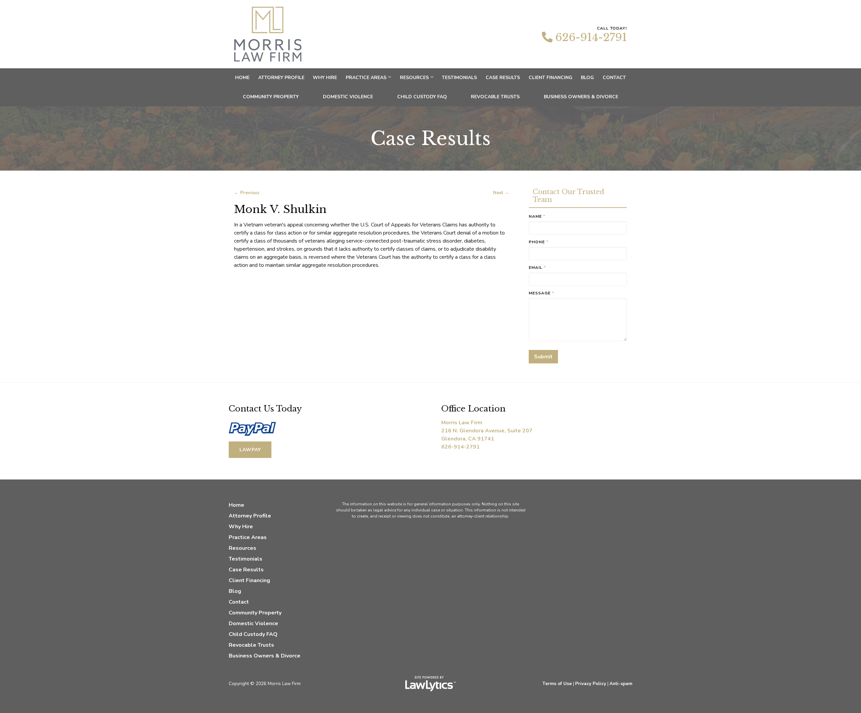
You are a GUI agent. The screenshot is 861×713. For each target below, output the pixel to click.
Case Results (503, 77)
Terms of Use (557, 683)
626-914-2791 (591, 37)
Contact (614, 77)
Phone (538, 242)
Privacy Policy (590, 683)
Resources (414, 77)
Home (242, 77)
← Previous (246, 192)
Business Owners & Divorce (581, 97)
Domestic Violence (348, 97)
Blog (587, 77)
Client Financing (550, 77)
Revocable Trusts (495, 97)
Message (541, 293)
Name (537, 216)
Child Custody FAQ (422, 97)
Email (537, 267)
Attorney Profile (281, 77)
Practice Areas (366, 77)
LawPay (250, 450)
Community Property (271, 97)
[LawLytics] (430, 683)
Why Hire (325, 77)
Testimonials (459, 77)
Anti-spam (620, 683)
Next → (501, 192)
